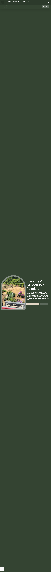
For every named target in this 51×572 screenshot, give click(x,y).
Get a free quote (33, 304)
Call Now (44, 304)
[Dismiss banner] (48, 2)
